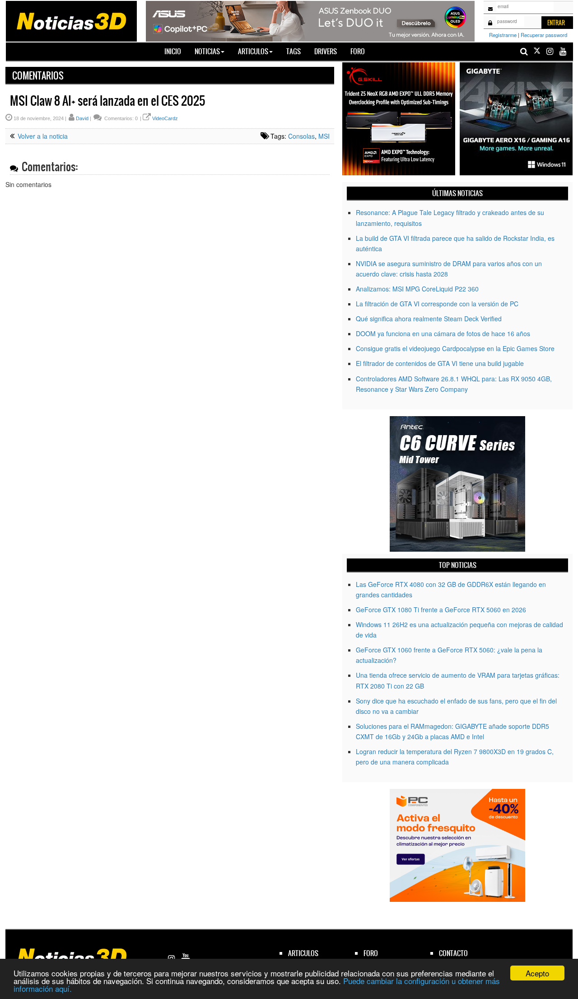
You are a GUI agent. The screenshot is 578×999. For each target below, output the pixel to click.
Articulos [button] (253, 51)
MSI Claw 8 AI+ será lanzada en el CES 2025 (107, 101)
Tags (293, 51)
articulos (303, 953)
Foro (357, 51)
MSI (324, 136)
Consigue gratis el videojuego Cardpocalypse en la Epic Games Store (455, 348)
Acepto (537, 973)
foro (371, 953)
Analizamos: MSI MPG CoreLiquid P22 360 (417, 288)
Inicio (176, 51)
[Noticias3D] (71, 20)
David (82, 118)
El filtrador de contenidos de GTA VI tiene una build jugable (440, 363)
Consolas (301, 136)
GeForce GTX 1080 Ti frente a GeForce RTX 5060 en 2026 (441, 609)
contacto (453, 953)
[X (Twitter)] (537, 51)
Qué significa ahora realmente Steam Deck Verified (429, 318)
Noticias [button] (207, 51)
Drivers (325, 51)
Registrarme (503, 34)
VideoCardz (165, 118)
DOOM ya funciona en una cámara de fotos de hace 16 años (443, 333)
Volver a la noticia (42, 136)
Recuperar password (544, 34)
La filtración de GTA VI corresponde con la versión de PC (437, 303)
